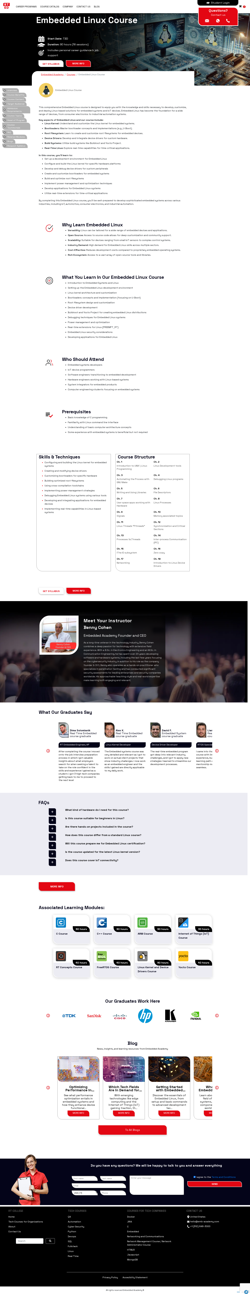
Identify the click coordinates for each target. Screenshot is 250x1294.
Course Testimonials (13, 126)
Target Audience (15, 104)
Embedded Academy (52, 74)
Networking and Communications (145, 1236)
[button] (217, 2)
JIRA (129, 1221)
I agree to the (215, 1177)
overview (12, 90)
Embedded (133, 1231)
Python (72, 1231)
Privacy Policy (110, 1277)
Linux (71, 1251)
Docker (131, 1216)
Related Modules (16, 137)
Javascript (133, 1254)
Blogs (10, 141)
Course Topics (14, 115)
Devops (72, 1236)
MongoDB (132, 1259)
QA (69, 1216)
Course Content (15, 99)
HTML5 (131, 1249)
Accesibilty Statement (135, 1277)
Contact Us (14, 1231)
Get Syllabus (51, 63)
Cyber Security (76, 1226)
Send (215, 1184)
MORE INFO (78, 1112)
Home (11, 1216)
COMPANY (68, 6)
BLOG (97, 6)
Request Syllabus (16, 146)
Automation (74, 1221)
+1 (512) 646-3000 (200, 1226)
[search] (50, 1241)
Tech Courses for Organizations (25, 1221)
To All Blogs (132, 1130)
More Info (78, 63)
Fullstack (73, 1246)
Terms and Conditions (224, 1177)
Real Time (73, 1256)
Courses (71, 74)
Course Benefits (15, 95)
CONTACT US (83, 6)
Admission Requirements (14, 110)
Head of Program (16, 120)
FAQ (9, 132)
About (11, 1226)
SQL (70, 1241)
